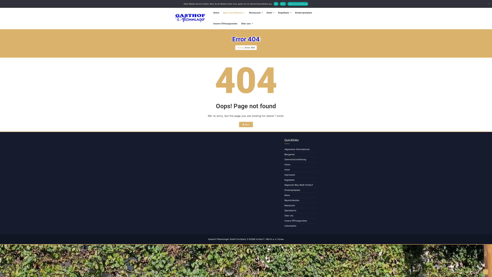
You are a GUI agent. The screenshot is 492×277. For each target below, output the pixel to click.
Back (247, 124)
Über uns (246, 23)
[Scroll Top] (485, 271)
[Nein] (489, 4)
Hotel (270, 13)
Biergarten (289, 154)
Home (216, 13)
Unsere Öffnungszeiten (225, 23)
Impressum (289, 175)
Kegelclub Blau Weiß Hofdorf (298, 185)
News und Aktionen (233, 13)
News (287, 195)
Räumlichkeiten (291, 200)
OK (276, 4)
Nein (283, 4)
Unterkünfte (290, 226)
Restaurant (255, 13)
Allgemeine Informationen (297, 149)
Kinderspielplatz (303, 13)
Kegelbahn (284, 13)
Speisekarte (290, 210)
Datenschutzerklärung (295, 159)
